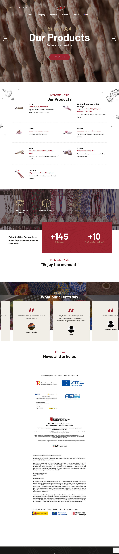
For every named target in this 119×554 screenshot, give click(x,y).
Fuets (31, 104)
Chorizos (32, 170)
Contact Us (55, 124)
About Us (59, 57)
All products (38, 57)
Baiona (80, 128)
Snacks (31, 128)
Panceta (80, 148)
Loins (31, 148)
